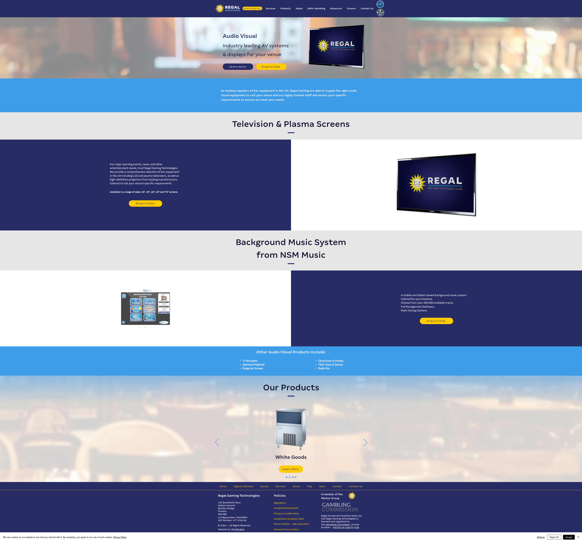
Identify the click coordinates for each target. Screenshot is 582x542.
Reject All (554, 537)
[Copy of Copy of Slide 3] (295, 477)
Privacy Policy (119, 537)
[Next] (365, 443)
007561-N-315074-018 (346, 527)
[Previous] (217, 443)
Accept (569, 537)
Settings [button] (541, 537)
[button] (271, 8)
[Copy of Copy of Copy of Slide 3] (286, 477)
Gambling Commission (338, 524)
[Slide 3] (289, 477)
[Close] (578, 537)
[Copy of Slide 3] (292, 477)
